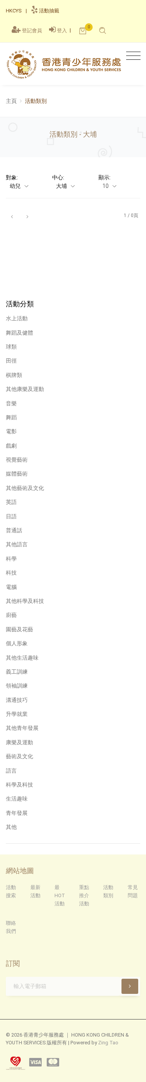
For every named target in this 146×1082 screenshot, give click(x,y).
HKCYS (13, 11)
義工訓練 (17, 672)
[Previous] (12, 216)
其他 (11, 827)
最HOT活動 (60, 895)
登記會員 (32, 30)
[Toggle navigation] (131, 56)
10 (106, 186)
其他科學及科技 (25, 601)
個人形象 (17, 643)
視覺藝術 (17, 460)
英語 (11, 502)
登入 (62, 30)
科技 (11, 573)
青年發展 (17, 813)
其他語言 (17, 544)
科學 (11, 559)
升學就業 (17, 714)
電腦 (11, 587)
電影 (11, 431)
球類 (11, 347)
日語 (11, 516)
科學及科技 (19, 785)
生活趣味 (17, 798)
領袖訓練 (17, 686)
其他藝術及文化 (25, 488)
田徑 (11, 361)
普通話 (14, 530)
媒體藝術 (17, 474)
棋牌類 (14, 375)
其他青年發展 (22, 728)
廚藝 (11, 615)
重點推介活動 (84, 895)
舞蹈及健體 (19, 333)
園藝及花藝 (19, 629)
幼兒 (16, 186)
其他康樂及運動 (25, 389)
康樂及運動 (19, 742)
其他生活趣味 (22, 658)
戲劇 (11, 446)
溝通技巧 (17, 700)
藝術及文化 (19, 756)
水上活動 (17, 318)
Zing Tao (108, 1043)
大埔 (62, 186)
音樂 (11, 403)
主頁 (11, 101)
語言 (11, 771)
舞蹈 (11, 417)
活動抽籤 (48, 11)
